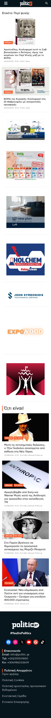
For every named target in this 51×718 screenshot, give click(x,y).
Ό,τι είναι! (18, 438)
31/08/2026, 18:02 (11, 604)
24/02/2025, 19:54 (11, 61)
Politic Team (25, 61)
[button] (25, 129)
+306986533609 (18, 662)
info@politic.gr (19, 654)
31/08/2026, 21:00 (11, 455)
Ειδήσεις (8, 42)
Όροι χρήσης (10, 674)
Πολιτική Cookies (13, 680)
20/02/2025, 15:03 (11, 108)
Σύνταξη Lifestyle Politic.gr (31, 455)
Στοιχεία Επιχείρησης (15, 702)
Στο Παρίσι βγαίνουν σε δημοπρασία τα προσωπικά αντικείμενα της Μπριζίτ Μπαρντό (24, 546)
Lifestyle (8, 438)
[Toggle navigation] (6, 3)
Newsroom (24, 604)
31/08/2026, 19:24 (11, 553)
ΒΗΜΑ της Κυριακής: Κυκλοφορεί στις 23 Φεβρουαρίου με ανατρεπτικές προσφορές (25, 102)
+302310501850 (18, 658)
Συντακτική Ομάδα (14, 696)
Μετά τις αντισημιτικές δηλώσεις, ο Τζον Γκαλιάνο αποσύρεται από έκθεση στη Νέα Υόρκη (24, 448)
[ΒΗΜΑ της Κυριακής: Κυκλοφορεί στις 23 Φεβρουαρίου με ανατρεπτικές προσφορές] (25, 81)
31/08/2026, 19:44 (11, 506)
